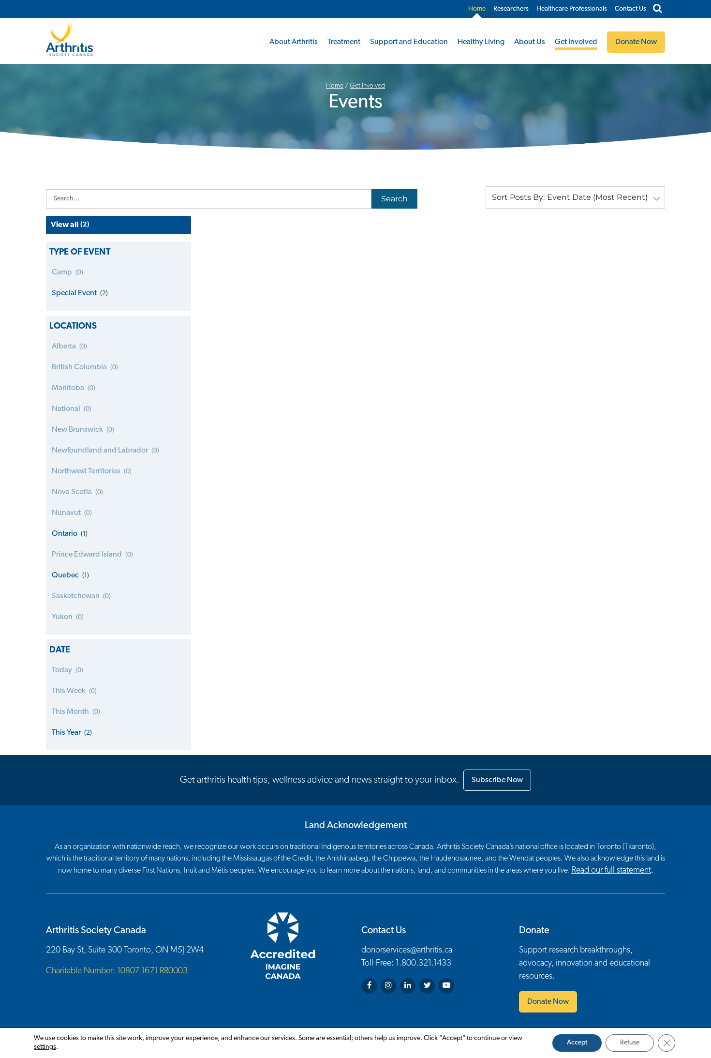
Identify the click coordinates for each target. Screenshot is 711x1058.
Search (394, 198)
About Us (529, 42)
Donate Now (548, 1002)
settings (45, 1047)
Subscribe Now (497, 780)
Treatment (343, 42)
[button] (575, 197)
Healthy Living (481, 42)
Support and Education (409, 42)
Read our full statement (611, 870)
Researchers (511, 9)
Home (477, 9)
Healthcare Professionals (571, 9)
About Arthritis (293, 42)
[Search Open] (657, 9)
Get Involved (576, 42)
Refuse (629, 1042)
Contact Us (630, 9)
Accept (577, 1042)
